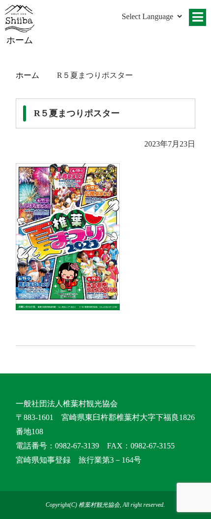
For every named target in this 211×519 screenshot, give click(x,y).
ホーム (27, 75)
